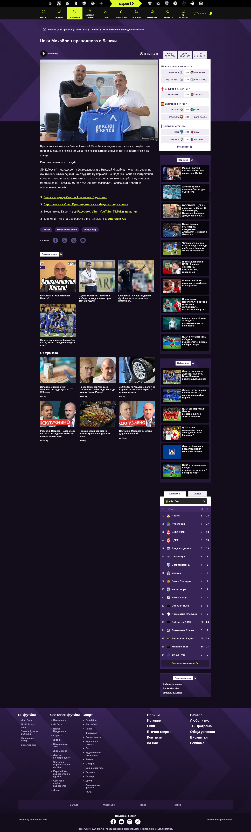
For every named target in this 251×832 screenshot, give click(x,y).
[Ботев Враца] (175, 3)
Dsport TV (168, 17)
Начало (43, 17)
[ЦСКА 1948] (76, 3)
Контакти (154, 737)
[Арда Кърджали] (84, 3)
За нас (152, 743)
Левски (95, 29)
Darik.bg (74, 805)
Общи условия (202, 732)
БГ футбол (75, 17)
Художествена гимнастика (93, 753)
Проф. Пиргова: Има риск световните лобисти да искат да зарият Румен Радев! (97, 389)
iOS (124, 218)
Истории (137, 17)
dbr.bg (43, 397)
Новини (59, 17)
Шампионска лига (60, 745)
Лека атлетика (93, 737)
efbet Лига (81, 29)
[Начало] (44, 29)
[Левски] (58, 3)
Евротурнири (28, 745)
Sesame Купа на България (29, 732)
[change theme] (210, 13)
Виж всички (183, 147)
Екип (151, 726)
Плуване (90, 772)
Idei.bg (143, 805)
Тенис (89, 728)
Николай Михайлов (67, 230)
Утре (199, 54)
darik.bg (83, 397)
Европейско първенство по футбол (61, 774)
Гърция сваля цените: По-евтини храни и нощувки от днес (95, 433)
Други (56, 790)
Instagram (130, 211)
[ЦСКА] (67, 3)
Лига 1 (56, 740)
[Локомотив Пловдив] (192, 3)
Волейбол (91, 720)
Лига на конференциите (62, 756)
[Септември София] (101, 3)
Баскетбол (91, 724)
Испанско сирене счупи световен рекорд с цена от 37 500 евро (56, 389)
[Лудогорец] (50, 3)
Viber (95, 211)
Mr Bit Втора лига (27, 725)
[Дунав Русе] (184, 3)
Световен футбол (90, 16)
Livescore (152, 17)
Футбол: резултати (172, 692)
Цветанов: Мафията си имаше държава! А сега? (135, 432)
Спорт (106, 17)
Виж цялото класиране (183, 663)
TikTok (117, 211)
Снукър (90, 776)
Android (113, 218)
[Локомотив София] (201, 3)
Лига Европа (60, 751)
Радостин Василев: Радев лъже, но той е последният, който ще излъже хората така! (57, 433)
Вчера (170, 54)
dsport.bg (53, 54)
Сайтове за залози (172, 684)
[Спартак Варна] (149, 3)
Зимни (89, 759)
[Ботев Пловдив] (93, 4)
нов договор (90, 230)
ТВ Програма (183, 16)
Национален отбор (27, 739)
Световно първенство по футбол (61, 764)
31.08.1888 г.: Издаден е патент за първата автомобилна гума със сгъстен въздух (137, 389)
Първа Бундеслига (59, 730)
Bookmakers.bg (171, 688)
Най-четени (183, 363)
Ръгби (89, 792)
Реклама (197, 743)
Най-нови (183, 160)
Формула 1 (91, 733)
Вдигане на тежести (92, 742)
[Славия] (158, 3)
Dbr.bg (178, 805)
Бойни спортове (94, 768)
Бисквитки (199, 737)
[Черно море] (167, 3)
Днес (185, 54)
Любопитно (121, 17)
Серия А (175, 126)
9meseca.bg (109, 805)
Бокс (88, 748)
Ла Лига (176, 104)
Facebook (83, 211)
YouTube (105, 211)
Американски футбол (93, 786)
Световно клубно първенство (59, 783)
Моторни (90, 763)
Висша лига (177, 89)
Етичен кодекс (159, 732)
